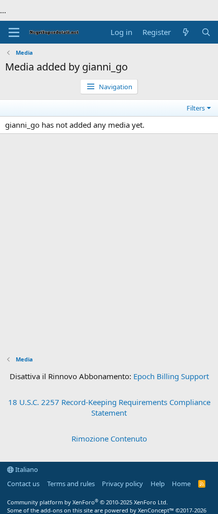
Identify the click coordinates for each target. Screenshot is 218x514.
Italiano (26, 469)
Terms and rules (71, 483)
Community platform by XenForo (87, 502)
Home (181, 483)
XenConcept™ (156, 510)
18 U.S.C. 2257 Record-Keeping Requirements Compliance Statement (109, 407)
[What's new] (186, 32)
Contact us (23, 483)
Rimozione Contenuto (109, 438)
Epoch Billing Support (171, 376)
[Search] (206, 32)
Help (158, 483)
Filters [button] (196, 108)
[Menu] (14, 32)
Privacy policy (122, 483)
